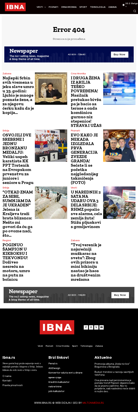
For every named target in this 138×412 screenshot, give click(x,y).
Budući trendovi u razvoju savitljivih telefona (114, 373)
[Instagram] (91, 327)
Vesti (74, 187)
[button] (134, 11)
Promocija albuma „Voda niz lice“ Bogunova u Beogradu (112, 365)
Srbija (6, 130)
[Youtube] (101, 327)
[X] (96, 327)
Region (7, 240)
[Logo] (15, 7)
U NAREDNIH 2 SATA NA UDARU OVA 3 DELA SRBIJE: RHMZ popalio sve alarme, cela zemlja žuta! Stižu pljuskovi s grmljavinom (86, 209)
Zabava (7, 73)
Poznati (75, 130)
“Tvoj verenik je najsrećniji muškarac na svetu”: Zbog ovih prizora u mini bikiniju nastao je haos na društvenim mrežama (86, 262)
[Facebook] (86, 327)
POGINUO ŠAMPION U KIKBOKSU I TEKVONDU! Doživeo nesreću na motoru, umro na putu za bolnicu (16, 262)
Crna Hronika (78, 73)
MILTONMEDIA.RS (93, 402)
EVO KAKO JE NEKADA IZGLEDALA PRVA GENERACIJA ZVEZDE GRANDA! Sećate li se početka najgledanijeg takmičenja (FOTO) (84, 158)
